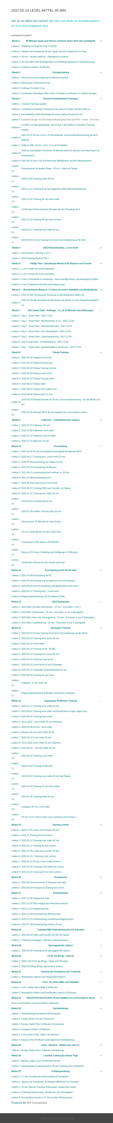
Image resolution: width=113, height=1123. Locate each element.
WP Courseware (37, 1102)
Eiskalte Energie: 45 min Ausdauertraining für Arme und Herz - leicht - (60, 119)
